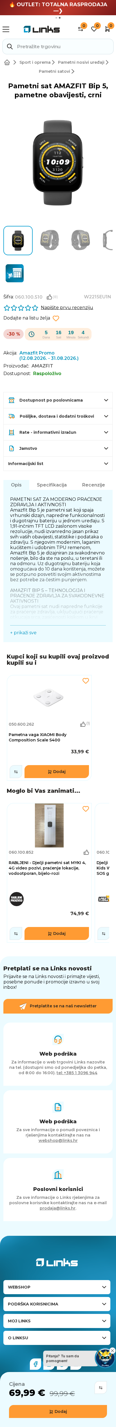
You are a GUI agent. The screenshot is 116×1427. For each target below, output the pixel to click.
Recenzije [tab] (93, 485)
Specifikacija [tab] (52, 485)
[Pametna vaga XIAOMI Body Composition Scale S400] (49, 727)
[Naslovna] (8, 62)
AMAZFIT (42, 366)
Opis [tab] (16, 485)
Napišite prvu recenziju (67, 307)
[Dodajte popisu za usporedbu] (100, 1387)
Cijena (17, 1384)
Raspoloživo (47, 373)
